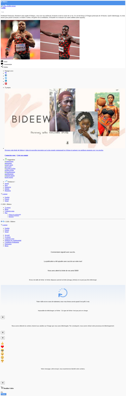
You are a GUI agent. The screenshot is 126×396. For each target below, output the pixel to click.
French (7, 199)
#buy (6, 185)
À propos (8, 207)
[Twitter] (65, 78)
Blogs (6, 209)
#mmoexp (8, 187)
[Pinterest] (65, 83)
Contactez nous (9, 211)
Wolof (7, 201)
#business (8, 190)
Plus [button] (6, 213)
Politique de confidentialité (15, 214)
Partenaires (11, 216)
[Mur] (65, 73)
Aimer (5, 61)
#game (7, 183)
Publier (4, 394)
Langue (4, 194)
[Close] (3, 317)
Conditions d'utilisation (14, 215)
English (7, 197)
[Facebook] (65, 75)
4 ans (2, 11)
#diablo (7, 189)
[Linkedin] (65, 81)
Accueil (7, 235)
